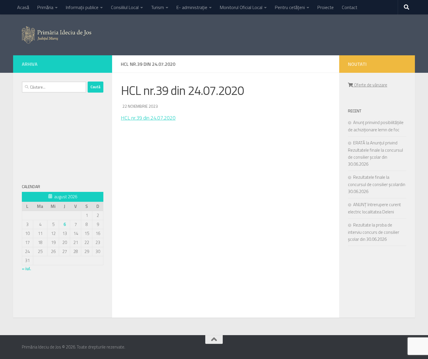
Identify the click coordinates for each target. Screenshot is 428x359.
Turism (157, 7)
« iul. (26, 268)
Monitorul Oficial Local (241, 7)
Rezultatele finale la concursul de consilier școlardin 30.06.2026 (376, 184)
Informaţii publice (82, 7)
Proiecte (325, 7)
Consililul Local (125, 7)
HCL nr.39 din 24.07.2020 (148, 118)
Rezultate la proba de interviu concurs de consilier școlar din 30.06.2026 (373, 232)
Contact (349, 7)
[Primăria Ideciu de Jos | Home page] (56, 35)
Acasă (23, 7)
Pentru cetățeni (290, 7)
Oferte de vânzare (369, 85)
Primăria (45, 7)
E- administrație (191, 7)
